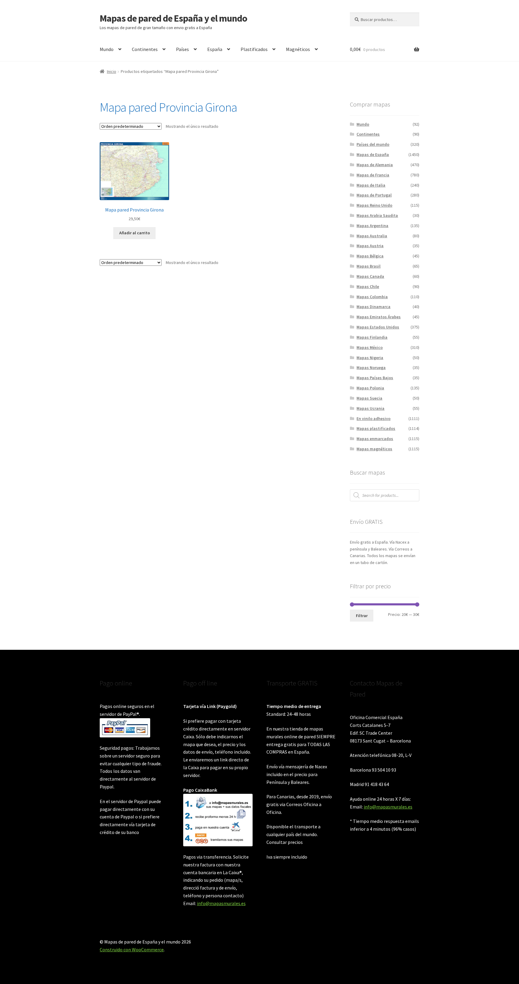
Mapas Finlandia (372, 337)
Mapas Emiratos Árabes (379, 317)
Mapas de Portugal (374, 195)
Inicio (111, 71)
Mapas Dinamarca (373, 306)
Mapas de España (373, 154)
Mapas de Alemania (375, 164)
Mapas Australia (372, 235)
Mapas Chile (368, 286)
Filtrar (362, 615)
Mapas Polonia (370, 388)
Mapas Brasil (369, 266)
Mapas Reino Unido (374, 205)
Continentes (145, 49)
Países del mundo (373, 144)
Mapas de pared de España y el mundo (173, 18)
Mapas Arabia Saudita (377, 215)
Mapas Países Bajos (375, 377)
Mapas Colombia (372, 296)
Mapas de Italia (371, 185)
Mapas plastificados (376, 428)
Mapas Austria (370, 245)
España (214, 49)
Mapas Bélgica (370, 256)
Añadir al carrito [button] (134, 233)
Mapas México (370, 347)
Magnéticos (298, 49)
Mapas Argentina (372, 225)
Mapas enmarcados (375, 438)
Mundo (107, 49)
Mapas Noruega (371, 367)
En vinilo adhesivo (373, 418)
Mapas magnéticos (374, 449)
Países (182, 49)
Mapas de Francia (373, 175)
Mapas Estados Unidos (378, 327)
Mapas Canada (370, 276)
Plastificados (254, 49)
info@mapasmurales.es (221, 903)
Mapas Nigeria (370, 357)
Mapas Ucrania (370, 408)
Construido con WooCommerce (132, 949)
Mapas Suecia (369, 398)
